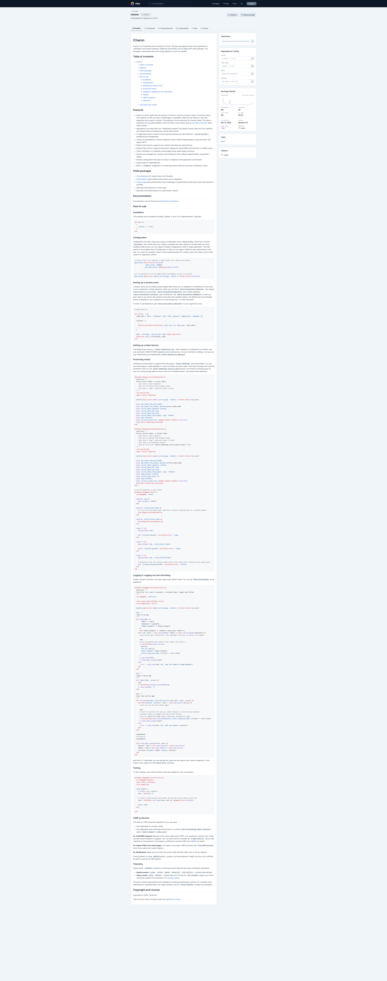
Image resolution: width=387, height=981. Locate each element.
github (223, 141)
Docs (235, 4)
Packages (215, 4)
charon (135, 14)
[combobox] (169, 4)
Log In (251, 4)
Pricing (226, 4)
